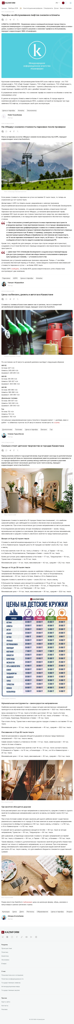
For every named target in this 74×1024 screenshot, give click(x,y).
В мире (3, 963)
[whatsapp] (6, 20)
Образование (42, 912)
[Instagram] (2, 20)
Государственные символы (10, 983)
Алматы (21, 110)
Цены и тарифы (8, 110)
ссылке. (57, 422)
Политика (4, 952)
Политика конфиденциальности (12, 979)
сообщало (15, 269)
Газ (51, 429)
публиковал (27, 902)
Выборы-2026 (13, 8)
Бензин (44, 429)
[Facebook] (14, 20)
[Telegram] (10, 20)
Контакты (4, 1006)
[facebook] (17, 937)
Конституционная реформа (32, 8)
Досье (56, 8)
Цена (14, 912)
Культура (5, 912)
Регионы (30, 912)
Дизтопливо (7, 429)
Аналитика (5, 956)
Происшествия (6, 948)
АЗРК (15, 278)
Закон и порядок (66, 8)
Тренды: (4, 8)
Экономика (31, 110)
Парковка (6, 278)
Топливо (18, 429)
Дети (22, 912)
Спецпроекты (48, 8)
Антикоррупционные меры (10, 986)
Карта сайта (5, 1002)
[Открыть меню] (70, 2)
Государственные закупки (10, 990)
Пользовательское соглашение (12, 975)
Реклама (4, 1009)
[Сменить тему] (64, 2)
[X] (17, 20)
